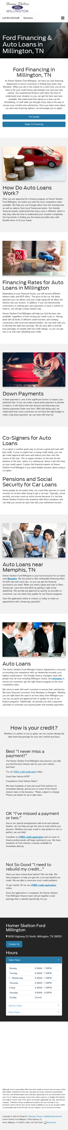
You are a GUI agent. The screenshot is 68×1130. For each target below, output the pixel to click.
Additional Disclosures (53, 1116)
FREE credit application (24, 772)
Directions (28, 18)
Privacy (40, 1116)
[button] (10, 18)
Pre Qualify (34, 117)
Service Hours (15, 1005)
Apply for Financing (34, 124)
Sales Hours (14, 960)
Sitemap (32, 1116)
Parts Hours (14, 1012)
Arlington (57, 678)
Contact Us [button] (14, 944)
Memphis (12, 578)
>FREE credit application (43, 885)
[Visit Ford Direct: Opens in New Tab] (50, 1122)
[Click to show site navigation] (63, 18)
